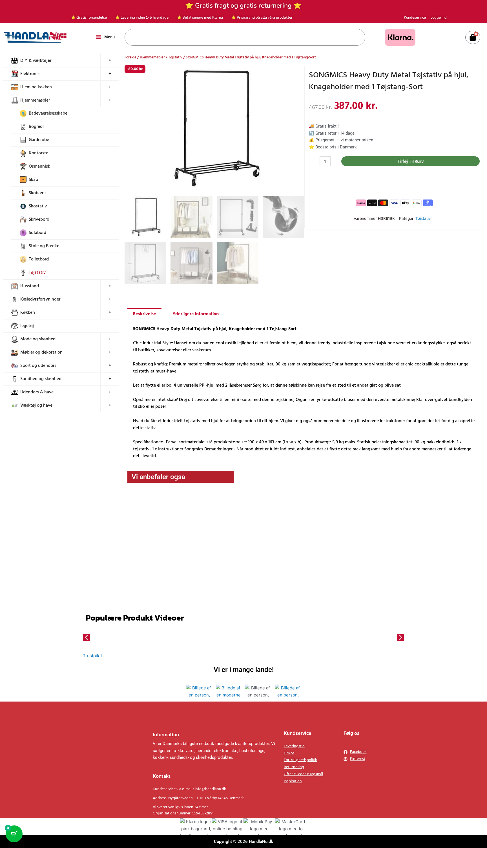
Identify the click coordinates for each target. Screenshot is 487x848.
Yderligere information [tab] (195, 314)
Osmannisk (39, 166)
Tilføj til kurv (417, 161)
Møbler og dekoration (41, 352)
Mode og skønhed (38, 339)
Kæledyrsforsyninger (40, 299)
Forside (130, 57)
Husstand (29, 286)
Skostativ (38, 206)
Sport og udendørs (38, 365)
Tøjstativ (37, 272)
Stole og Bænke (44, 246)
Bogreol (36, 126)
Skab (33, 179)
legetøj (27, 326)
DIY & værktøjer (35, 60)
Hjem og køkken (36, 87)
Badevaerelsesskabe (48, 113)
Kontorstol (39, 153)
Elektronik (30, 74)
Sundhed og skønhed (40, 379)
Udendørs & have (37, 392)
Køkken (27, 312)
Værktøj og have (36, 405)
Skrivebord (39, 219)
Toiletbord (39, 259)
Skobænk (38, 193)
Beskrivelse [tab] (144, 314)
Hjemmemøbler (35, 100)
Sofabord (37, 232)
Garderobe (39, 140)
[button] (295, 74)
